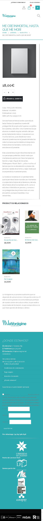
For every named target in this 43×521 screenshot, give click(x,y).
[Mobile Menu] (37, 8)
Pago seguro (35, 2)
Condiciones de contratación (14, 368)
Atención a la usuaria (11, 376)
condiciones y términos (19, 395)
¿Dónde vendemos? (18, 2)
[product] (11, 222)
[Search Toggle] (39, 15)
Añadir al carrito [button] (13, 213)
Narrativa (7, 237)
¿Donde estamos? (10, 380)
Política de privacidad (11, 364)
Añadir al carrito (14, 99)
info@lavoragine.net (19, 351)
